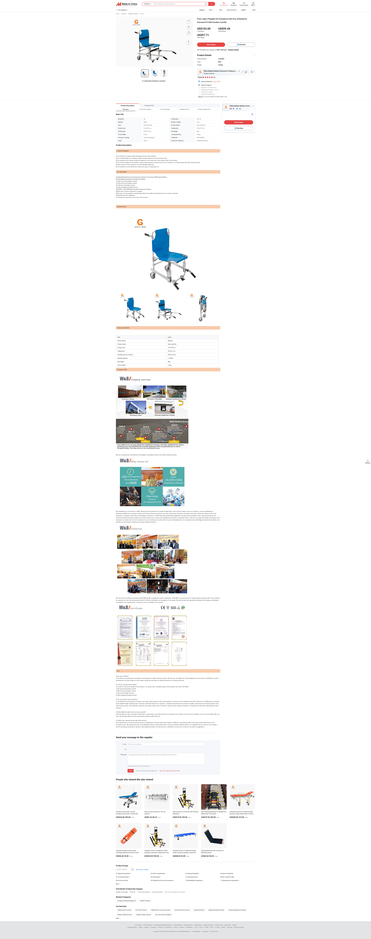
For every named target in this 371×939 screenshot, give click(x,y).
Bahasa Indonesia (239, 927)
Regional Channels (208, 925)
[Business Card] (252, 114)
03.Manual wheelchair (192, 873)
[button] (213, 109)
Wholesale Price (188, 925)
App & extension (231, 10)
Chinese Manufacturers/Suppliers (162, 925)
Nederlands (189, 927)
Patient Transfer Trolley (227, 877)
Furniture (123, 13)
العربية (195, 927)
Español (146, 927)
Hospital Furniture (133, 13)
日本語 (206, 927)
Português (153, 927)
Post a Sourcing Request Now (170, 771)
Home (117, 13)
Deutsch (182, 927)
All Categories (123, 10)
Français (160, 927)
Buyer (210, 10)
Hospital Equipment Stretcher (237, 910)
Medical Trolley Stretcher (124, 915)
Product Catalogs (143, 869)
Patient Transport (145, 901)
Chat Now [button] (242, 45)
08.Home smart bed (122, 880)
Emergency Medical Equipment (126, 901)
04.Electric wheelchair (226, 873)
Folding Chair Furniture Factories (160, 910)
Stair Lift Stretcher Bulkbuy (163, 915)
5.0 (231, 109)
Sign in (253, 5)
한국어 (201, 927)
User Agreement (196, 931)
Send (130, 771)
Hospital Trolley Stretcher (143, 915)
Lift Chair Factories (141, 910)
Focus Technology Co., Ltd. (173, 931)
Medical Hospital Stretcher (216, 910)
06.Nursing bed (155, 877)
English (140, 927)
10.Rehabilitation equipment (194, 880)
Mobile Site (227, 925)
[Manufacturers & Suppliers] (126, 4)
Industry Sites (197, 925)
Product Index (219, 925)
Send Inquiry (211, 45)
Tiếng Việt (229, 927)
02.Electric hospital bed (158, 873)
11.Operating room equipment (229, 880)
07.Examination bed (191, 877)
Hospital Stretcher (199, 910)
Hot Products (138, 925)
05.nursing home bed (122, 877)
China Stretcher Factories (182, 910)
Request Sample (233, 50)
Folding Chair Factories (124, 910)
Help (220, 10)
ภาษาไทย (217, 927)
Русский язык (168, 927)
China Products (148, 925)
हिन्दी (211, 927)
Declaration (205, 931)
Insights (234, 925)
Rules (253, 10)
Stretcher (142, 13)
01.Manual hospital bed (123, 873)
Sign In (200, 97)
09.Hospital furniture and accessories (162, 880)
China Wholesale (177, 925)
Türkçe (223, 927)
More (117, 918)
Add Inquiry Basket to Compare (154, 81)
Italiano (176, 927)
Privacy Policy (214, 931)
